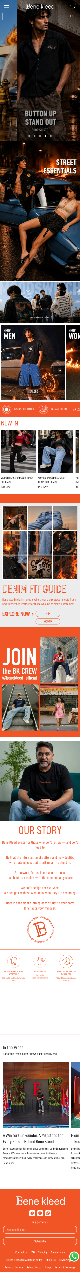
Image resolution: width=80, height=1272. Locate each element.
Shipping (43, 1252)
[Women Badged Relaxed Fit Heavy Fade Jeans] (55, 451)
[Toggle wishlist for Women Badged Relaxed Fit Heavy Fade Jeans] (69, 433)
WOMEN (48, 621)
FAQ (33, 1252)
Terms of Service (14, 1267)
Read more (8, 1163)
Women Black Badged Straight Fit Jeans (18, 480)
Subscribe (40, 1241)
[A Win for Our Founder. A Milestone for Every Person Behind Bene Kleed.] (36, 1095)
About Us (51, 1259)
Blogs (48, 1267)
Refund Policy (34, 1267)
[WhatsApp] (48, 1213)
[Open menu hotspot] (7, 8)
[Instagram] (40, 1213)
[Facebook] (32, 1213)
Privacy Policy (66, 1259)
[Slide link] (40, 70)
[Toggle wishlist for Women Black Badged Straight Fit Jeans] (32, 433)
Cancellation (58, 1252)
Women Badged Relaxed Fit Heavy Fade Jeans (52, 480)
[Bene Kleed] (40, 1201)
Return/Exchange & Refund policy (24, 1259)
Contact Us (21, 1252)
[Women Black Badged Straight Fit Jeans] (18, 451)
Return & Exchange (65, 1267)
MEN (48, 613)
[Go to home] (40, 6)
